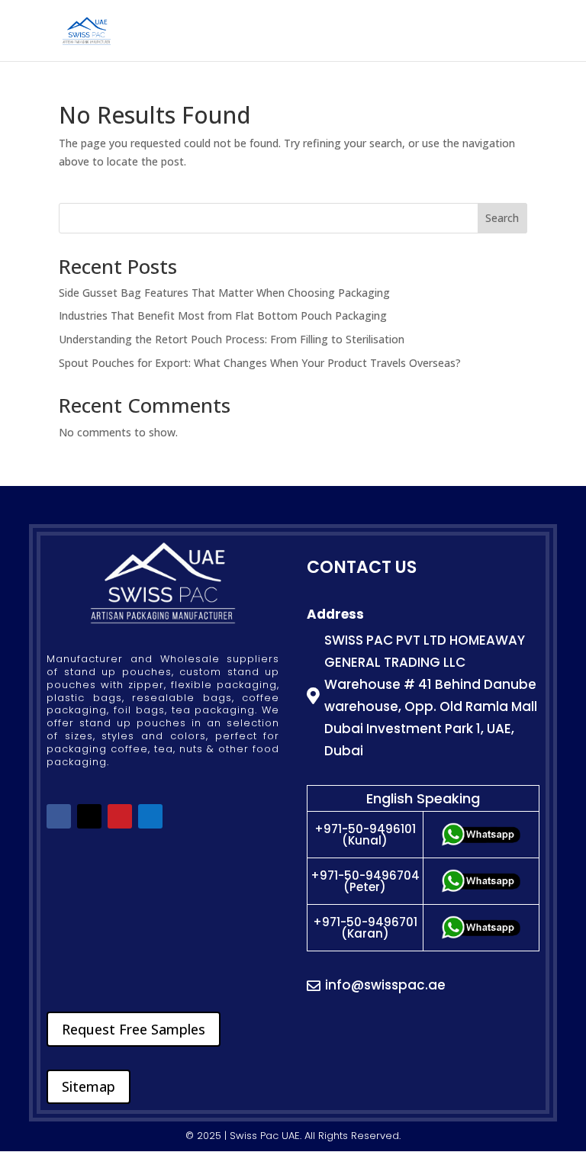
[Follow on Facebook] (59, 816)
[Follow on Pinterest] (120, 816)
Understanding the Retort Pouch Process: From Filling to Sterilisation (231, 339)
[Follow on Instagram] (150, 816)
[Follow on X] (89, 816)
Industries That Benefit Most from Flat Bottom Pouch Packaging (223, 315)
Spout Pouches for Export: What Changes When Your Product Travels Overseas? (260, 363)
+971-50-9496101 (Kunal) (365, 834)
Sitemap (88, 1086)
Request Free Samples (133, 1029)
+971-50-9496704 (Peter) (365, 881)
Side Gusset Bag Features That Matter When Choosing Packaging (224, 292)
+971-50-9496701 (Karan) (365, 927)
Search (502, 218)
